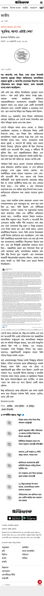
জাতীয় (25, 8)
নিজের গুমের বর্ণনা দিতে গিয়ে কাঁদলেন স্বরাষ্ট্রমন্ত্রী (29, 421)
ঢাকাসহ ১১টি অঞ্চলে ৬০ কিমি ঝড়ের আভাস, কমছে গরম (30, 453)
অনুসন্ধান (5, 547)
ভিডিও (4, 554)
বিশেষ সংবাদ (15, 8)
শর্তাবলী (5, 578)
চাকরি (4, 561)
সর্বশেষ (5, 8)
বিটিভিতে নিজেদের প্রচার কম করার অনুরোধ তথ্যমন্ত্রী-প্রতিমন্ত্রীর (31, 442)
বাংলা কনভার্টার (28, 551)
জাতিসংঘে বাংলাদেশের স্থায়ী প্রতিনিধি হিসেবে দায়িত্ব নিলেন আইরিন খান (30, 465)
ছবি (3, 551)
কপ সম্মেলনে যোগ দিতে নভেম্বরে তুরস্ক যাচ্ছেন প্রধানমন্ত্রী (30, 474)
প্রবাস (4, 558)
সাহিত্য (24, 558)
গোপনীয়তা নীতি (8, 574)
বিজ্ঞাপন (5, 567)
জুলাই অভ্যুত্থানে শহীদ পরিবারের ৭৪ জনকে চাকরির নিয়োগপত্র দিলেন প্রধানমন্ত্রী (30, 433)
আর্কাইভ (25, 547)
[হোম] (2, 21)
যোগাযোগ (6, 571)
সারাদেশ (33, 8)
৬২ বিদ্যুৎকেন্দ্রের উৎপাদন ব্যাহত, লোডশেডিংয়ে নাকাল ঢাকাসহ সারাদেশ (29, 487)
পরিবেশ (25, 554)
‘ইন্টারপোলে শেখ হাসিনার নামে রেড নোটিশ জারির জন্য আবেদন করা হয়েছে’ (30, 497)
